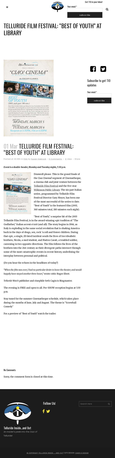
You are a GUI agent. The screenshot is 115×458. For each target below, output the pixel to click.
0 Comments (55, 159)
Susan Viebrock (38, 159)
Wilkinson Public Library (47, 190)
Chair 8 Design (81, 453)
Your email (72, 6)
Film (26, 159)
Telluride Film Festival (46, 186)
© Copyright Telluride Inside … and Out (45, 453)
